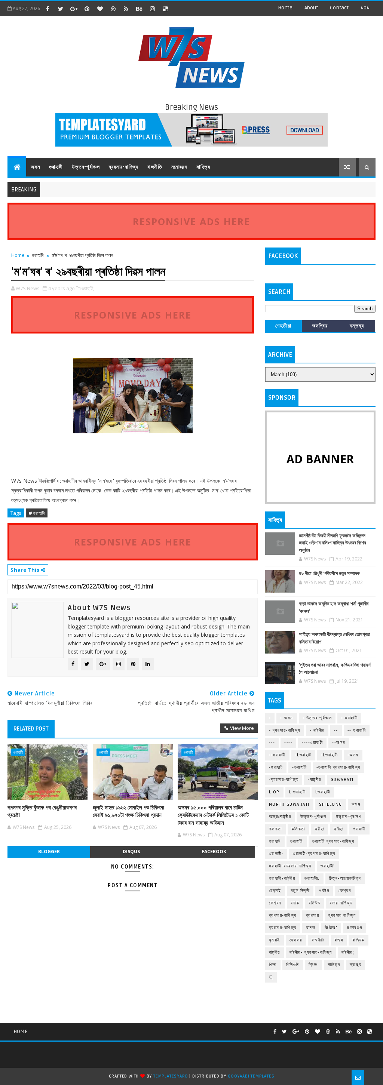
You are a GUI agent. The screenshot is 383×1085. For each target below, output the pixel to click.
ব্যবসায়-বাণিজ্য (283, 915)
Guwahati (342, 780)
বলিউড (314, 903)
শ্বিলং (313, 965)
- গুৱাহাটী (349, 718)
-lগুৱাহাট (303, 755)
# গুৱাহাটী (37, 513)
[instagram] (152, 8)
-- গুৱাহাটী (356, 730)
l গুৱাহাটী (297, 792)
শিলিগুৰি (292, 965)
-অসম (353, 755)
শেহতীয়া (283, 326)
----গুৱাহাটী (312, 743)
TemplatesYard (170, 1076)
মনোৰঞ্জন (179, 167)
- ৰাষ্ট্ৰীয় (317, 730)
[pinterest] (86, 8)
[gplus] (73, 8)
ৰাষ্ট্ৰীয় (274, 952)
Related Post (31, 728)
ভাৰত (311, 928)
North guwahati (289, 804)
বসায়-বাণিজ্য (341, 903)
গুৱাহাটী (56, 167)
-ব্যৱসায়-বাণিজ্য (284, 780)
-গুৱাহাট (276, 767)
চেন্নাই (275, 891)
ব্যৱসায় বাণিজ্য (342, 915)
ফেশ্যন (275, 903)
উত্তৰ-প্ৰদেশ (349, 817)
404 (365, 7)
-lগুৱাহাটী (329, 755)
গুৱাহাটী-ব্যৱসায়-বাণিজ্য (290, 866)
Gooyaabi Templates (251, 1076)
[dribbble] (113, 8)
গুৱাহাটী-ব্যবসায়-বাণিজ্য (314, 854)
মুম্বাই (274, 940)
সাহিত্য (203, 167)
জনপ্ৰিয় (320, 326)
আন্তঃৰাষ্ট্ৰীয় (280, 817)
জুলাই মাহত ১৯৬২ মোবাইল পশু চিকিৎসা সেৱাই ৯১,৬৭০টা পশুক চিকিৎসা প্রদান (128, 811)
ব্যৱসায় (312, 915)
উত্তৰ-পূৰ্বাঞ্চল (86, 167)
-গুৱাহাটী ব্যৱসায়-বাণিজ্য (338, 767)
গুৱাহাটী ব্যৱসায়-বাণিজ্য (333, 841)
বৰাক (295, 903)
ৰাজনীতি (154, 167)
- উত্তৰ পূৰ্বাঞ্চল (317, 718)
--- (272, 743)
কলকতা (275, 829)
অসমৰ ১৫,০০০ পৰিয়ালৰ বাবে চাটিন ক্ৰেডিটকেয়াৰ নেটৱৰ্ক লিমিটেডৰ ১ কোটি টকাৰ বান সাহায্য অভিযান (213, 815)
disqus (131, 851)
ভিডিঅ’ (331, 928)
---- (288, 743)
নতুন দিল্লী (300, 891)
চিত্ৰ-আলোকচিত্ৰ (345, 878)
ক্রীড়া (320, 829)
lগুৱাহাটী (323, 792)
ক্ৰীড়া (339, 829)
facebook (214, 851)
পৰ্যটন (324, 891)
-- (336, 730)
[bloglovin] (99, 8)
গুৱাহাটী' (328, 866)
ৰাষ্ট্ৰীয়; (348, 952)
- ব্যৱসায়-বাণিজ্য (284, 730)
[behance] (139, 8)
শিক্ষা (273, 965)
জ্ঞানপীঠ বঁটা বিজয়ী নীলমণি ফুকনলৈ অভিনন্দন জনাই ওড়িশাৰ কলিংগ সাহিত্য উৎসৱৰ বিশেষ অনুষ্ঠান (332, 543)
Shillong (330, 804)
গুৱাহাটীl (312, 878)
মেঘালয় (295, 940)
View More (242, 728)
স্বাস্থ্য (356, 965)
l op (274, 792)
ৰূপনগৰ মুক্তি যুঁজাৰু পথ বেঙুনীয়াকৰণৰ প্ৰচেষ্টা (42, 811)
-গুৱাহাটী (299, 767)
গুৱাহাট (275, 841)
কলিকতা (298, 829)
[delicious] (165, 8)
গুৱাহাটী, (88, 288)
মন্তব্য (357, 326)
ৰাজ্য (338, 940)
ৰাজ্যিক (358, 940)
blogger (49, 851)
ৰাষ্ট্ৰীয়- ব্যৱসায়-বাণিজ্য (310, 952)
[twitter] (60, 8)
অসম (35, 167)
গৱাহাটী (359, 829)
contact (339, 7)
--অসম (339, 743)
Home (285, 7)
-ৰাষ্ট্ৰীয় (314, 780)
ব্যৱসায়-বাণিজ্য (123, 167)
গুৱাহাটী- (276, 854)
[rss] (126, 8)
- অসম (286, 718)
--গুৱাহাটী (277, 755)
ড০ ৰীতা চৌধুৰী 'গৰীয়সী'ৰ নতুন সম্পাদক (329, 574)
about (311, 7)
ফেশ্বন (344, 891)
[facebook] (47, 8)
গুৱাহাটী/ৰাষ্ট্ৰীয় (282, 878)
